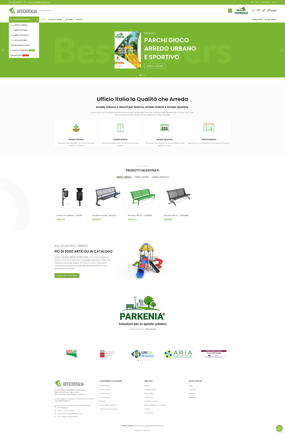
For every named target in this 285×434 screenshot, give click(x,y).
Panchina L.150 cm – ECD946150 (176, 215)
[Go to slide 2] (142, 75)
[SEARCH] (230, 11)
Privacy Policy (149, 393)
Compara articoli (150, 389)
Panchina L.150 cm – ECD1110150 (140, 215)
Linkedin (192, 393)
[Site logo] (23, 10)
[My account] (253, 10)
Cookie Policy (149, 397)
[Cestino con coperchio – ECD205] (71, 197)
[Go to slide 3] (144, 75)
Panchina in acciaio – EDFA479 (104, 215)
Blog (190, 386)
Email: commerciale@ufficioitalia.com (70, 413)
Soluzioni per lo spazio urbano (142, 324)
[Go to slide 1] (140, 75)
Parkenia (102, 401)
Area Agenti (148, 413)
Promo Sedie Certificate (107, 405)
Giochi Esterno (104, 397)
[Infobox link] (15, 2)
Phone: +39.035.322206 (65, 410)
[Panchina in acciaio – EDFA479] (106, 197)
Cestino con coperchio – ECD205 (69, 215)
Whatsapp (192, 397)
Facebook (192, 389)
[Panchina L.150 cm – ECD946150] (178, 197)
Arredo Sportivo (105, 393)
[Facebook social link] (252, 2)
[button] (3, 50)
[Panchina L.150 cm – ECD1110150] (142, 197)
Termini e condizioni (151, 401)
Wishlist (147, 386)
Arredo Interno (104, 389)
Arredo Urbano (104, 386)
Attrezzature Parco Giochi (108, 409)
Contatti (147, 409)
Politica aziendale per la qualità (154, 405)
